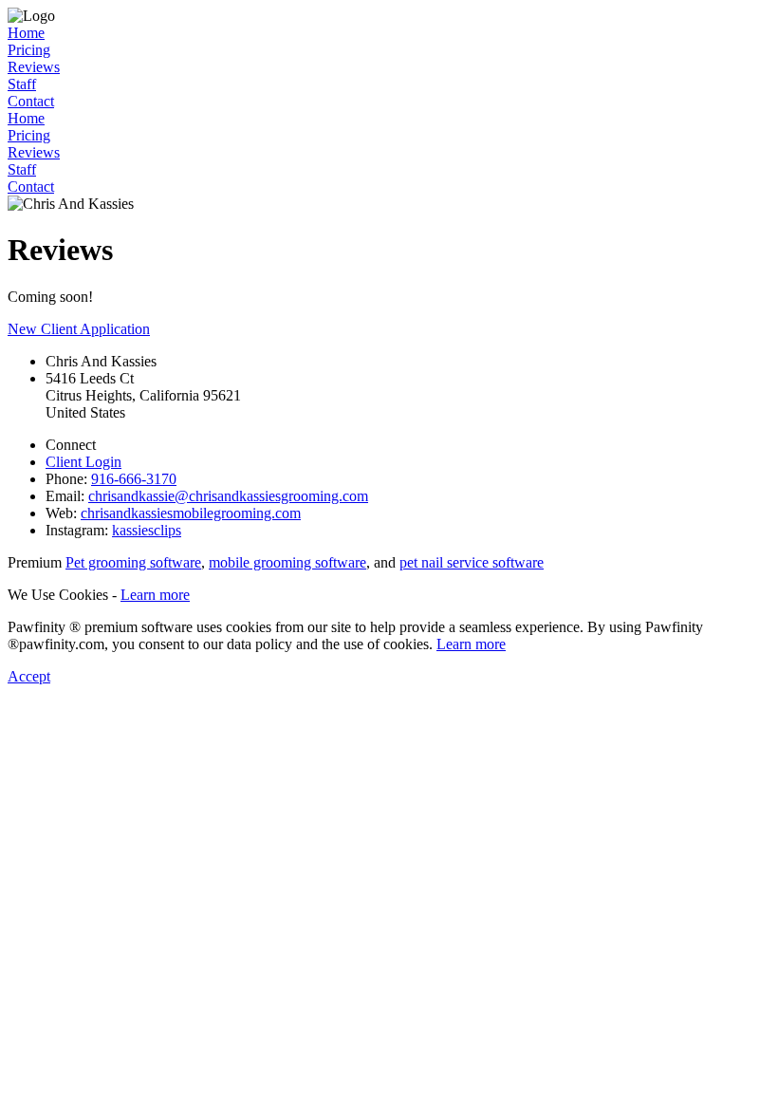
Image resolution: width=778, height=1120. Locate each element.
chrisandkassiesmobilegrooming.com (191, 513)
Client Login (83, 462)
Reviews (34, 67)
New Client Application (79, 329)
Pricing (29, 50)
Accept (29, 676)
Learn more (155, 595)
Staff (22, 84)
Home (26, 33)
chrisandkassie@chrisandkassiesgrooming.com (228, 496)
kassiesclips (146, 530)
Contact (31, 101)
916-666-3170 (133, 479)
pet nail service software (471, 562)
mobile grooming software (287, 562)
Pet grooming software (133, 562)
